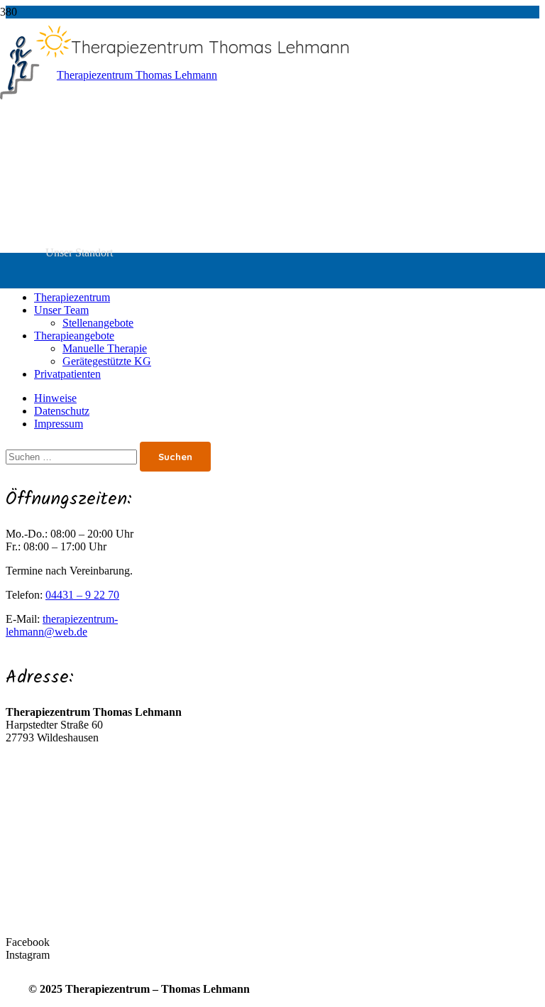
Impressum (58, 424)
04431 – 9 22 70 (82, 595)
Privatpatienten (67, 374)
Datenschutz (61, 411)
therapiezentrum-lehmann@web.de (62, 625)
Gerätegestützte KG (106, 361)
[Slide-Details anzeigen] (131, 75)
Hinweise (55, 398)
